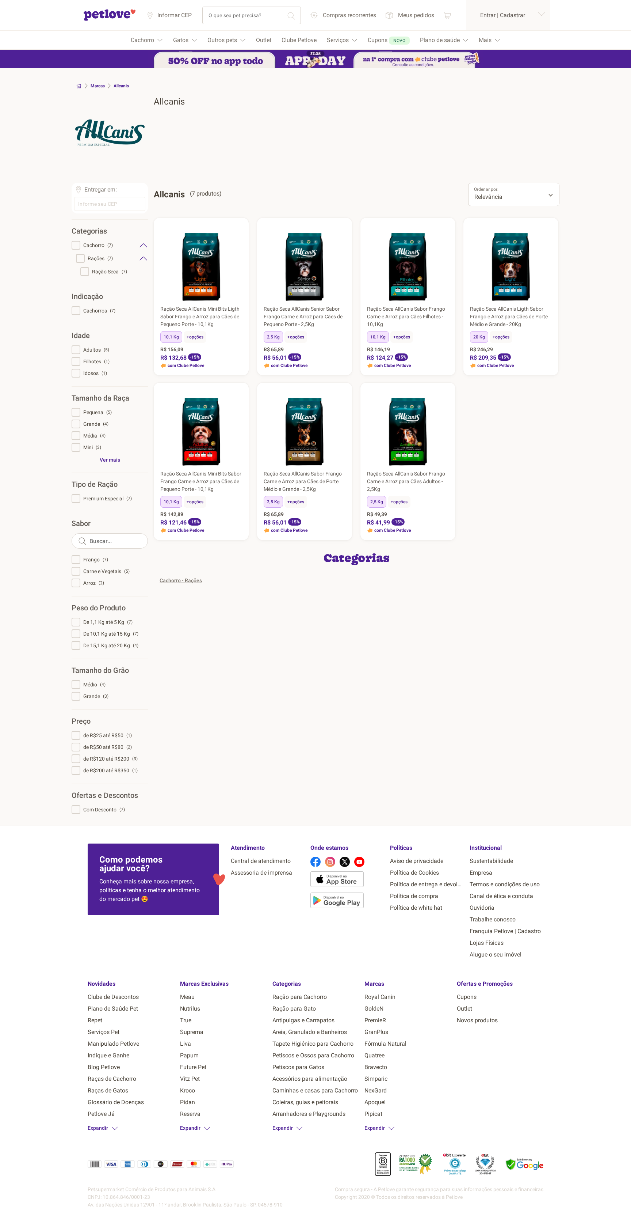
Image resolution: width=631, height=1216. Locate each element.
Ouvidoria (482, 907)
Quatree (374, 1055)
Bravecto (375, 1067)
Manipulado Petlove (113, 1043)
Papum (189, 1055)
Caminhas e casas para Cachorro (315, 1090)
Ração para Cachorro (299, 996)
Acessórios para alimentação (309, 1078)
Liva (185, 1043)
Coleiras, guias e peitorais (305, 1102)
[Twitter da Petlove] (345, 862)
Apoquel (375, 1102)
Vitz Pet (190, 1078)
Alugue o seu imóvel (495, 954)
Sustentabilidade (491, 860)
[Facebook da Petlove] (315, 862)
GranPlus (376, 1032)
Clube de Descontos (113, 996)
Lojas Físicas (487, 942)
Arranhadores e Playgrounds (308, 1113)
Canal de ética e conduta (501, 896)
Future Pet (193, 1067)
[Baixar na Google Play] (347, 902)
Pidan (187, 1102)
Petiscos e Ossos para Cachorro (313, 1055)
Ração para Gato (294, 1008)
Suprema (191, 1032)
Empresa (481, 872)
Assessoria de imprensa (261, 872)
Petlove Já (101, 1113)
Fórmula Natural (385, 1043)
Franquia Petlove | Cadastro (505, 931)
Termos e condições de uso (505, 884)
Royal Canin (379, 996)
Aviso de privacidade (416, 860)
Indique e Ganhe (108, 1055)
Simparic (375, 1078)
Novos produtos (477, 1020)
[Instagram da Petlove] (330, 862)
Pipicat (373, 1113)
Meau (187, 996)
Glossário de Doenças (116, 1102)
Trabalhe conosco (493, 919)
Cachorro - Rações (181, 580)
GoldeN (373, 1008)
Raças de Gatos (108, 1090)
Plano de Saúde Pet (113, 1008)
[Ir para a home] (109, 19)
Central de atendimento (261, 860)
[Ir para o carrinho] (447, 15)
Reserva (190, 1113)
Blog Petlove (104, 1067)
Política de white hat (416, 907)
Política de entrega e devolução (427, 884)
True (185, 1020)
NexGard (375, 1090)
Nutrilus (190, 1008)
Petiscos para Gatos (298, 1067)
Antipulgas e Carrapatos (303, 1020)
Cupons (467, 996)
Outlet (464, 1008)
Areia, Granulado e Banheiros (309, 1032)
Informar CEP (174, 15)
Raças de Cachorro (112, 1078)
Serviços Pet (103, 1032)
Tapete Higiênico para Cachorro (312, 1043)
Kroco (187, 1090)
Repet (95, 1020)
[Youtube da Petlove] (359, 862)
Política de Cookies (414, 872)
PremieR (375, 1020)
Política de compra (414, 896)
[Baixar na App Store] (347, 880)
